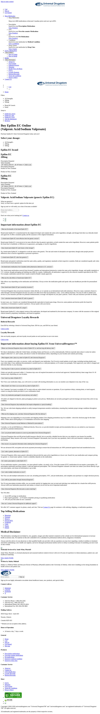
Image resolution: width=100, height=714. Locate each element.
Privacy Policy (13, 77)
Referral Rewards (14, 74)
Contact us (25, 215)
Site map (7, 646)
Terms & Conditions (15, 76)
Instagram (8, 588)
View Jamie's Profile (7, 558)
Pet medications (9, 657)
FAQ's (11, 70)
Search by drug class (11, 660)
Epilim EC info (9, 115)
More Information (10, 60)
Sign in (7, 11)
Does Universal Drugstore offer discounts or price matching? (19, 489)
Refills (7, 58)
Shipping (11, 67)
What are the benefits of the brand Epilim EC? (15, 229)
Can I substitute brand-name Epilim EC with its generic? (17, 298)
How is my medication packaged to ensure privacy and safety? (19, 395)
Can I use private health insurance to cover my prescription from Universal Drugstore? (26, 432)
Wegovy (7, 519)
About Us (12, 62)
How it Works (9, 52)
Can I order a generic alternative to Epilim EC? (15, 451)
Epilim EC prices (10, 114)
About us (7, 668)
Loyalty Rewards (10, 673)
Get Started (8, 13)
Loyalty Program (14, 72)
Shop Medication (10, 16)
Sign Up (4, 212)
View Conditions (14, 43)
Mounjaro (8, 515)
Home (6, 92)
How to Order (13, 54)
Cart (6, 641)
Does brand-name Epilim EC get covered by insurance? (17, 287)
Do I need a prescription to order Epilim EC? (14, 461)
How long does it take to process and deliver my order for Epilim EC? (21, 369)
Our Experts (12, 63)
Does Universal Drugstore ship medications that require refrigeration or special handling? (26, 404)
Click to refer (5, 329)
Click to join (4, 339)
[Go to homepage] (50, 6)
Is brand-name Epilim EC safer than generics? (15, 257)
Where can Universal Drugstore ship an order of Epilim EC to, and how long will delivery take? (28, 348)
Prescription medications (12, 653)
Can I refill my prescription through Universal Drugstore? (17, 479)
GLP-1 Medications (11, 50)
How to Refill (13, 56)
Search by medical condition (13, 659)
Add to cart (28, 164)
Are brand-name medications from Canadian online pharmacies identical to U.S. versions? (27, 266)
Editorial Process (14, 65)
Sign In (7, 642)
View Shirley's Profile (7, 570)
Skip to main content (7, 1)
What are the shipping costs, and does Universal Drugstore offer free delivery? (24, 414)
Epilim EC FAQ (10, 117)
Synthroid (8, 522)
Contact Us (8, 79)
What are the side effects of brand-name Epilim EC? (16, 278)
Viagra (7, 526)
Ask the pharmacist (11, 119)
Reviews (7, 121)
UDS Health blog (10, 672)
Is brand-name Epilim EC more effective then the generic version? (20, 238)
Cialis (6, 524)
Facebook (8, 591)
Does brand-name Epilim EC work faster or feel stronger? (18, 248)
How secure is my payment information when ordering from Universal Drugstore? (24, 444)
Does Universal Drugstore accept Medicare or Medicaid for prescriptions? (22, 423)
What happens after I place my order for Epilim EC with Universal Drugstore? (23, 357)
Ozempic (7, 517)
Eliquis (7, 527)
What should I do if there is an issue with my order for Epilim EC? (20, 386)
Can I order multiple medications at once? (13, 472)
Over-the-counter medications (14, 655)
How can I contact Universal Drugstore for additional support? (19, 503)
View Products (13, 28)
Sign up (22, 577)
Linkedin (7, 590)
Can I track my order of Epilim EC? (11, 378)
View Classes (13, 49)
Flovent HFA (9, 520)
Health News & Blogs (15, 69)
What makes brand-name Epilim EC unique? (14, 307)
